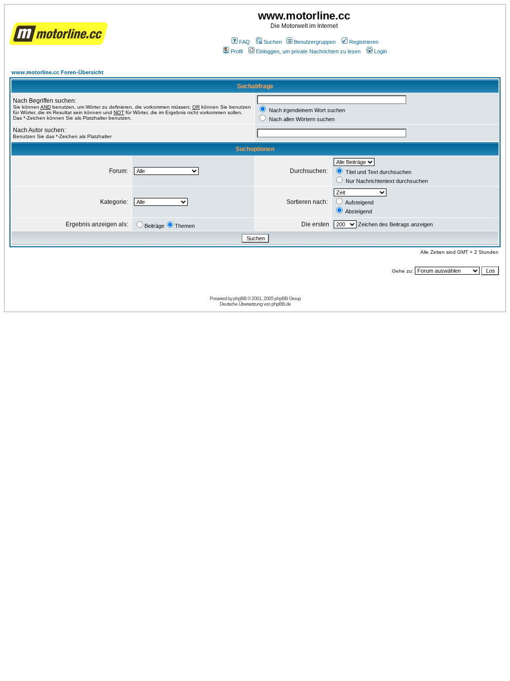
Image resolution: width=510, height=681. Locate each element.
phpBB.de (281, 304)
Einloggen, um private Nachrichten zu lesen (308, 51)
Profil (237, 51)
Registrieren (364, 42)
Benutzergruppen (315, 42)
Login (380, 51)
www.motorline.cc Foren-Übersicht (57, 72)
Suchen (272, 42)
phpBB (240, 298)
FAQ (244, 42)
